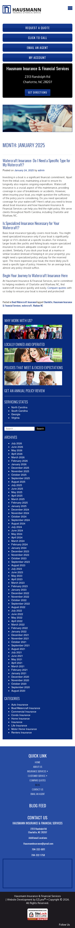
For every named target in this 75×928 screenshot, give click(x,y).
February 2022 (19, 628)
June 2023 (17, 572)
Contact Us (37, 789)
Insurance (16, 722)
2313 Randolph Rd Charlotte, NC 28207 (37, 830)
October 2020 (19, 683)
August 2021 (18, 649)
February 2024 (19, 544)
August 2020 (18, 690)
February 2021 (19, 669)
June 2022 (17, 614)
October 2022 (19, 600)
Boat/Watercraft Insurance (24, 302)
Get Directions (37, 92)
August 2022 (18, 607)
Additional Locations (38, 838)
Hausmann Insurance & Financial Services (37, 896)
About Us (37, 766)
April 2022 (16, 621)
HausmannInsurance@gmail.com (38, 843)
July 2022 (16, 610)
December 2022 (20, 593)
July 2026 (16, 443)
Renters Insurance (21, 732)
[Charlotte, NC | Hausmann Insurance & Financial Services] (22, 9)
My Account (37, 57)
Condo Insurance (20, 715)
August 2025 (18, 481)
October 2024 (19, 516)
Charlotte (48, 302)
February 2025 (19, 502)
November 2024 (20, 513)
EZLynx (40, 899)
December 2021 (20, 635)
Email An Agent (38, 794)
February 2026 (19, 460)
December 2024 (20, 509)
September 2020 (20, 687)
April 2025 (16, 495)
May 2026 (16, 450)
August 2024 (18, 523)
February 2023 (19, 586)
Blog (37, 785)
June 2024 (17, 530)
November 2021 (20, 638)
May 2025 (16, 492)
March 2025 (18, 499)
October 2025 (19, 474)
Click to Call (37, 37)
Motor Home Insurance (24, 729)
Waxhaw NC (38, 305)
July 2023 (16, 568)
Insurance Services (36, 771)
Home (37, 762)
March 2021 (18, 666)
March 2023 (18, 582)
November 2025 (20, 471)
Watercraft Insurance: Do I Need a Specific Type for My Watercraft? (36, 162)
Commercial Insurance (23, 711)
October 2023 (19, 558)
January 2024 (19, 548)
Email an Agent (37, 47)
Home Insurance (20, 718)
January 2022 (19, 631)
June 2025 (17, 488)
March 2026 (18, 457)
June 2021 (17, 656)
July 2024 (16, 527)
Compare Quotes (37, 780)
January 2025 (19, 506)
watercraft (27, 305)
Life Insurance (19, 725)
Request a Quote (37, 27)
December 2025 (20, 467)
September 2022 (20, 603)
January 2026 (19, 464)
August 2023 (18, 565)
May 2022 (16, 617)
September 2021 (20, 645)
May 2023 (16, 575)
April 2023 (16, 579)
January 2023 (19, 589)
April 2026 (16, 453)
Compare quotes (56, 287)
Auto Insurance (19, 704)
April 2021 (16, 662)
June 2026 (17, 446)
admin (41, 170)
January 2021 (19, 673)
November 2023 (20, 554)
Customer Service (36, 776)
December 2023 (20, 551)
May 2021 (16, 659)
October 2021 (19, 642)
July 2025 (16, 485)
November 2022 (20, 596)
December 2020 (20, 676)
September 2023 (20, 561)
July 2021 (16, 652)
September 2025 (20, 478)
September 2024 (20, 520)
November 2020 (20, 680)
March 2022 (18, 624)
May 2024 (16, 534)
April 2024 (16, 537)
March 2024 (18, 541)
